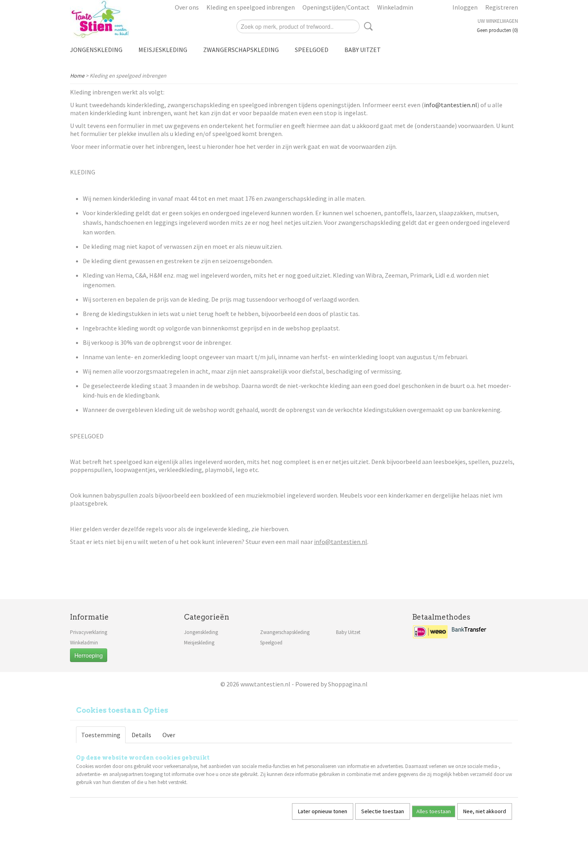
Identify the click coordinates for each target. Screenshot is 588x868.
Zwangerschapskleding (241, 50)
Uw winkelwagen (498, 21)
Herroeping (88, 655)
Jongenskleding (96, 50)
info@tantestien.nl (450, 105)
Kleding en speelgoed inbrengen (250, 7)
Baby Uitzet (362, 50)
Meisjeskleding (162, 50)
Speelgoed (311, 50)
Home (77, 75)
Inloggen (465, 7)
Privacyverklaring (88, 632)
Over (168, 735)
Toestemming (100, 735)
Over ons (187, 7)
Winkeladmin (395, 7)
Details (141, 735)
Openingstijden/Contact (336, 7)
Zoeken (367, 26)
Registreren (501, 7)
